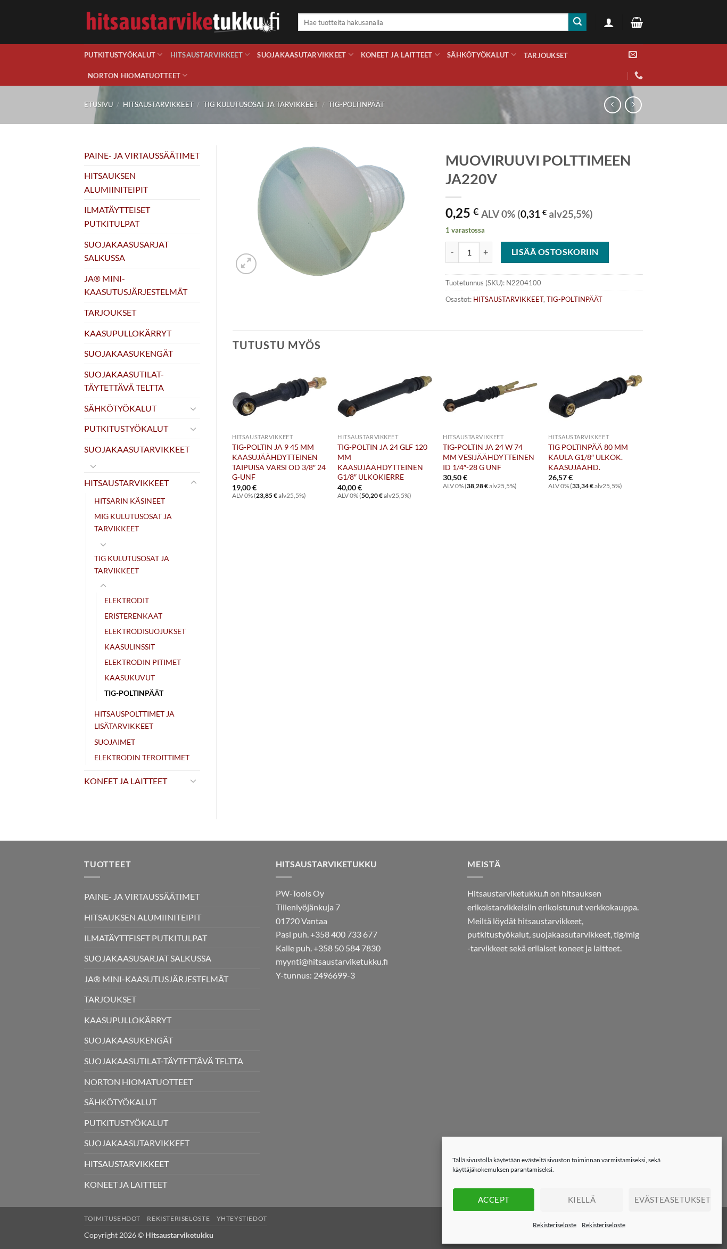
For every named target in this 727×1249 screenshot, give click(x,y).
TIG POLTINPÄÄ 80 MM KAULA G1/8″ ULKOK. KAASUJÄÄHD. (588, 456)
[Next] (642, 446)
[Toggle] (193, 408)
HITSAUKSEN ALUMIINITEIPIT (116, 182)
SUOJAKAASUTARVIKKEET (301, 55)
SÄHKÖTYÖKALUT (478, 55)
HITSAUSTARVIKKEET (206, 55)
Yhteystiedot (242, 1218)
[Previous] (233, 446)
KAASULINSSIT (129, 646)
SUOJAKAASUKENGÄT (128, 353)
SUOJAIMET (114, 741)
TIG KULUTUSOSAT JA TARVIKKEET (260, 104)
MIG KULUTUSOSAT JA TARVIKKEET (133, 522)
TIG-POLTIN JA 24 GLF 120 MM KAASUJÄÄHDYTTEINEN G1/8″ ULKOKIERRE (382, 461)
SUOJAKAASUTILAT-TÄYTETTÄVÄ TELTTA (124, 381)
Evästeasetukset (672, 1199)
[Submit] (577, 22)
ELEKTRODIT (126, 600)
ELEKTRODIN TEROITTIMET (141, 757)
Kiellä (582, 1199)
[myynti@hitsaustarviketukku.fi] (633, 54)
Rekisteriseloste (554, 1225)
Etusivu (98, 104)
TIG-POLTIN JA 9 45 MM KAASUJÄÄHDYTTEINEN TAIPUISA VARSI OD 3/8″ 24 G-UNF (279, 461)
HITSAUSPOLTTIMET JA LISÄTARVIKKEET (134, 719)
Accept (494, 1199)
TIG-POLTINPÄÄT (356, 104)
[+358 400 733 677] (638, 75)
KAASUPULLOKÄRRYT (127, 333)
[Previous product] (633, 104)
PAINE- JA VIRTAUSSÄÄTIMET (142, 155)
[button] (609, 22)
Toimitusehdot (112, 1218)
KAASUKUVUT (129, 677)
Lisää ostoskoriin (555, 252)
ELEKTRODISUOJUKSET (145, 631)
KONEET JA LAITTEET (397, 55)
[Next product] (612, 104)
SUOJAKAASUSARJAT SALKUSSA (126, 251)
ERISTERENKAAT (133, 615)
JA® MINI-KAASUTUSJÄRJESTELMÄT (135, 285)
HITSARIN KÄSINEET (129, 500)
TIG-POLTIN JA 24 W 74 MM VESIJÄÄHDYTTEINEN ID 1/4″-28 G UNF (488, 456)
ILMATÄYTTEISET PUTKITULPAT (117, 216)
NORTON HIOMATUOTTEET (134, 75)
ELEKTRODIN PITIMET (142, 662)
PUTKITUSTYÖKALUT (119, 55)
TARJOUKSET (546, 55)
